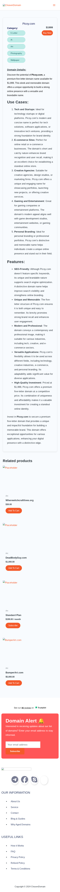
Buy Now (47, 33)
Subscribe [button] (13, 625)
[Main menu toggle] (54, 5)
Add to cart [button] (13, 510)
